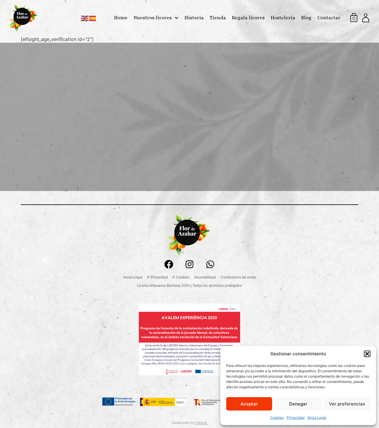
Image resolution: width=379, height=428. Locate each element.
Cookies (277, 417)
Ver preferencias (347, 404)
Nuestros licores (153, 18)
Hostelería (283, 18)
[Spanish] (93, 18)
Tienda (218, 18)
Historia (194, 18)
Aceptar (249, 404)
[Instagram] (189, 264)
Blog (306, 18)
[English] (85, 18)
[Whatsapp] (210, 264)
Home (121, 18)
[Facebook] (168, 264)
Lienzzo (201, 423)
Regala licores (248, 18)
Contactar (329, 18)
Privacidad (295, 417)
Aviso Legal (316, 417)
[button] (367, 354)
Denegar (298, 404)
